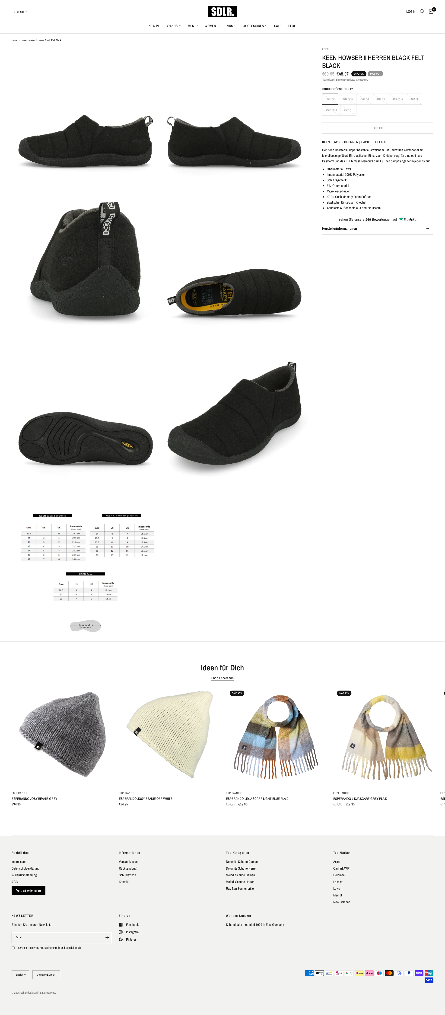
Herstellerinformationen (339, 228)
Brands (172, 25)
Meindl (337, 895)
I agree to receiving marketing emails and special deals (48, 948)
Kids (229, 25)
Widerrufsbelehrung (24, 875)
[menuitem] (153, 26)
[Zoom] (150, 57)
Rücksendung (128, 868)
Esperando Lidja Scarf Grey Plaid (360, 798)
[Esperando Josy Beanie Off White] (169, 737)
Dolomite (339, 875)
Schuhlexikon (127, 875)
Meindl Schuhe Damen (240, 875)
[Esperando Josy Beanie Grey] (62, 737)
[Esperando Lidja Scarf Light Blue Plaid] (276, 737)
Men (191, 25)
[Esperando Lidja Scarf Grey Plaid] (383, 737)
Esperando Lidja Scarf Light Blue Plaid (257, 798)
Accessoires (253, 25)
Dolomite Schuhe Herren (241, 868)
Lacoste (338, 881)
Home (14, 40)
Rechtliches (20, 852)
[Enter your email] (107, 937)
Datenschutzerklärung (25, 868)
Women (210, 25)
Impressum (18, 861)
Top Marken (342, 852)
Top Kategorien (237, 852)
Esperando (19, 793)
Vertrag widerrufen (28, 890)
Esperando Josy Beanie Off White (145, 798)
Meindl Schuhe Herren (240, 881)
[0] (430, 11)
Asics (336, 861)
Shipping (340, 80)
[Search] (422, 11)
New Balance (341, 901)
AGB (15, 881)
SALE (277, 25)
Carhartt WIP (341, 868)
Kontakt (123, 881)
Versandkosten (128, 861)
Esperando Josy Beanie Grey (34, 798)
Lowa (336, 888)
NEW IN (154, 25)
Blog (292, 25)
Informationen (129, 852)
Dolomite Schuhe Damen (242, 861)
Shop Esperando (222, 678)
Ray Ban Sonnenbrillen (240, 888)
